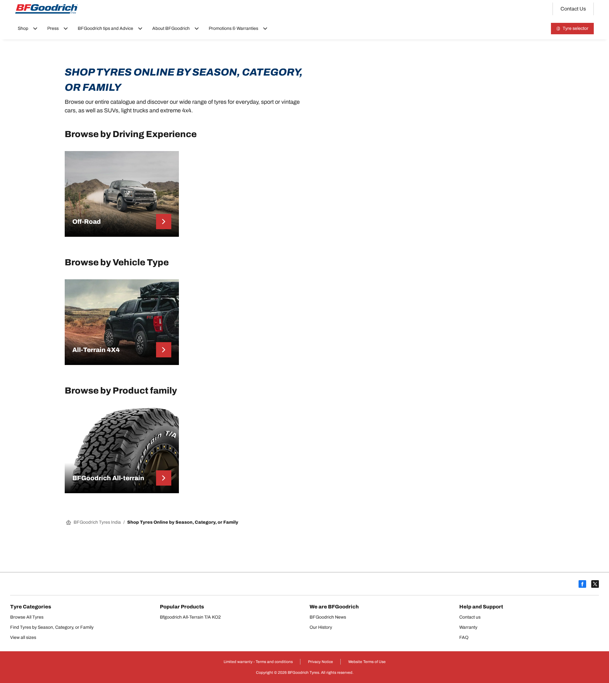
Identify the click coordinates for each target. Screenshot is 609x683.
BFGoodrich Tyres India (97, 522)
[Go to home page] (46, 9)
